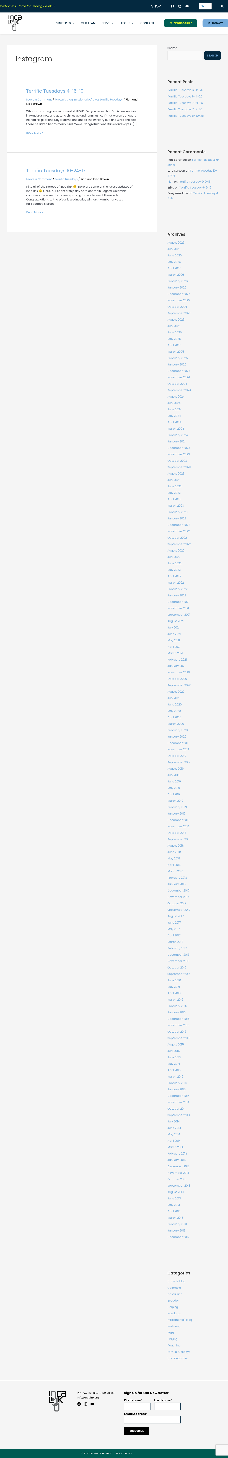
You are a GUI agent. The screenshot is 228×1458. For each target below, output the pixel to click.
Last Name (162, 1400)
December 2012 (178, 1237)
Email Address (135, 1414)
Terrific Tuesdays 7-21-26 (185, 103)
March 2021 (175, 653)
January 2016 (176, 1012)
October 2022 (177, 538)
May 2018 (173, 858)
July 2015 (173, 1051)
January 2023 (176, 518)
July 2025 (173, 326)
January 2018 (176, 884)
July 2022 (173, 557)
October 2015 (176, 1032)
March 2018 (175, 871)
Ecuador (173, 1301)
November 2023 (178, 454)
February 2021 (177, 660)
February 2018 (177, 878)
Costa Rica (174, 1294)
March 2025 (175, 352)
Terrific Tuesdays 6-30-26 (185, 116)
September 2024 (179, 390)
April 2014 (174, 1141)
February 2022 (177, 589)
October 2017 (176, 903)
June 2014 (174, 1128)
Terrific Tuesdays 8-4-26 (184, 96)
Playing (172, 1339)
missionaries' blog (86, 99)
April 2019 (173, 794)
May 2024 (174, 416)
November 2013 (178, 1173)
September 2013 (178, 1186)
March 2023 (175, 506)
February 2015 (177, 1083)
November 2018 (178, 826)
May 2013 (173, 1205)
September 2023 (179, 467)
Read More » (34, 133)
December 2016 (178, 955)
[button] (222, 6)
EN (202, 6)
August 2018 (175, 846)
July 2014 (173, 1121)
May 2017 (173, 929)
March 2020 (175, 724)
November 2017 (178, 897)
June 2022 (174, 563)
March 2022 (175, 583)
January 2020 (176, 737)
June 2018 (174, 852)
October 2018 (176, 833)
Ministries (63, 23)
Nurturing (173, 1326)
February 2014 (177, 1154)
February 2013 (177, 1224)
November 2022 (178, 531)
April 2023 (174, 499)
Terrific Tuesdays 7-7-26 (184, 109)
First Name (132, 1400)
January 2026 (176, 287)
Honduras (174, 1313)
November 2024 (178, 377)
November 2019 (178, 749)
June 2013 (174, 1198)
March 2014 (175, 1147)
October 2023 (177, 461)
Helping (172, 1307)
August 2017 (175, 916)
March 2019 (175, 801)
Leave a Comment (39, 99)
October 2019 (176, 756)
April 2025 (174, 345)
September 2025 (179, 313)
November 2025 (178, 300)
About (125, 23)
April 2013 (173, 1211)
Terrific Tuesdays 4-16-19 (55, 91)
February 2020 (177, 730)
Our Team (88, 23)
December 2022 (178, 525)
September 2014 (179, 1115)
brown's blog (64, 99)
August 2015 (175, 1044)
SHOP (156, 6)
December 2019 (178, 743)
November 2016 (178, 961)
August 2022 (175, 550)
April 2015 (174, 1070)
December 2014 (178, 1096)
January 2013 (176, 1230)
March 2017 (175, 942)
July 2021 (173, 627)
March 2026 (175, 275)
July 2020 (173, 698)
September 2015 (178, 1038)
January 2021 (176, 666)
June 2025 (174, 332)
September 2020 (179, 685)
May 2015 (173, 1064)
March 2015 (175, 1077)
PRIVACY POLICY (124, 1453)
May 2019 (173, 788)
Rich (170, 182)
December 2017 (178, 890)
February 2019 (177, 807)
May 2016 (173, 987)
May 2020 (174, 711)
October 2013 (176, 1179)
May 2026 (174, 262)
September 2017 (178, 910)
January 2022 (176, 595)
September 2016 (178, 974)
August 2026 (176, 243)
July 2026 (173, 249)
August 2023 (175, 474)
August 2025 (176, 320)
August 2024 (176, 397)
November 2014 (178, 1102)
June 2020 (174, 704)
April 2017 (174, 935)
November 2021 (178, 608)
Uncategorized (177, 1358)
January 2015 (176, 1089)
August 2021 (175, 621)
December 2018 (178, 820)
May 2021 (173, 640)
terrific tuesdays (111, 99)
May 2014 (173, 1134)
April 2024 (174, 422)
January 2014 (176, 1160)
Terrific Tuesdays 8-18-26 (185, 90)
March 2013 (175, 1218)
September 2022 (179, 544)
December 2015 (178, 1019)
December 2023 (178, 448)
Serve (106, 23)
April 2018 (174, 865)
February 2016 (177, 1006)
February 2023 (177, 512)
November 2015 (178, 1025)
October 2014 (176, 1109)
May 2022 (174, 570)
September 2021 (178, 615)
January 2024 (176, 441)
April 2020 (174, 717)
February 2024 (177, 435)
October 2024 (177, 384)
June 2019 (174, 781)
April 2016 (174, 993)
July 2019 (173, 775)
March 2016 (175, 1000)
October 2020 (177, 679)
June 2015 (174, 1057)
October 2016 (176, 967)
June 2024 (174, 409)
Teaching (173, 1345)
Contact (147, 23)
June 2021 (174, 634)
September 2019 (178, 762)
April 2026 (174, 268)
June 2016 (174, 980)
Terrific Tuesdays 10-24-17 (56, 171)
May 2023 (174, 493)
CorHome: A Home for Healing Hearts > (27, 6)
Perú (170, 1333)
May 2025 (174, 339)
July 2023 (173, 480)
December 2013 (178, 1166)
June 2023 (174, 486)
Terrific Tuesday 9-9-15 (194, 182)
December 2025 (178, 294)
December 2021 (178, 602)
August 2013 (175, 1192)
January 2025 (176, 364)
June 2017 (174, 923)
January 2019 (176, 814)
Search (172, 48)
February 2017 (177, 948)
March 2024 (175, 429)
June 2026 (174, 255)
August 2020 (176, 692)
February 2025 (177, 358)
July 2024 (174, 403)
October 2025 (177, 307)
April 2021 (173, 647)
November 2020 (178, 672)
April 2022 (174, 576)
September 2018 (178, 839)
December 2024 (178, 371)
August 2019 (175, 769)
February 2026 (177, 281)
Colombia (174, 1288)
